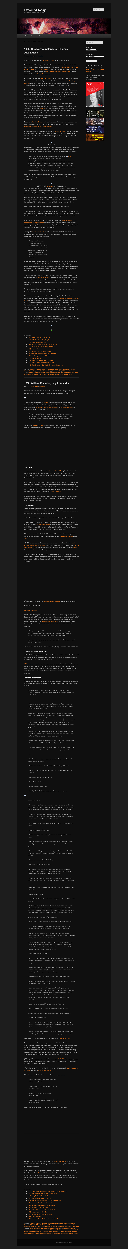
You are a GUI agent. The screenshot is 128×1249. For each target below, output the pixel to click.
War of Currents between (54, 72)
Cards (38, 36)
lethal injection (56, 491)
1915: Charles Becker (34, 358)
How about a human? (30, 610)
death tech (60, 372)
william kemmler (73, 1233)
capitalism (54, 372)
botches (42, 108)
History (73, 369)
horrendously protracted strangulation (47, 407)
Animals (39, 369)
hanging (46, 402)
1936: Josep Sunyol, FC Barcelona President (41, 1210)
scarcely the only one (44, 1070)
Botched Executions (53, 1223)
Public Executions (66, 371)
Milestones (27, 1226)
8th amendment (36, 1228)
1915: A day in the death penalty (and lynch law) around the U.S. (47, 1191)
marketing (74, 1231)
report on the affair (64, 1038)
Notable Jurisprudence (47, 1226)
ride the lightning (44, 1233)
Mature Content (69, 1225)
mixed (64, 1075)
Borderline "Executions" (48, 369)
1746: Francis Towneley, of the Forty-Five (40, 351)
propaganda (51, 374)
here (39, 1173)
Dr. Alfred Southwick (55, 471)
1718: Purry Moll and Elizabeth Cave (39, 1196)
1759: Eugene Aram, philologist (37, 1212)
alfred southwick (45, 1228)
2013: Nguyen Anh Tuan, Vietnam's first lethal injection (44, 1200)
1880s (30, 372)
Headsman (42, 386)
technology (57, 1233)
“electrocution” (34, 550)
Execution (52, 1225)
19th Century (32, 369)
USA (73, 371)
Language (62, 1225)
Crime (31, 1225)
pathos (45, 374)
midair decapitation (67, 407)
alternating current (40, 372)
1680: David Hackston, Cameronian (39, 337)
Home (26, 36)
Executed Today (35, 10)
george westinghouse (54, 1231)
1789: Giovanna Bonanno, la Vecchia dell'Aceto (42, 344)
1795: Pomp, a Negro (34, 1216)
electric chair (38, 1231)
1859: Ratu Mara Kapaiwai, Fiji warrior (39, 1198)
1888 (33, 372)
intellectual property (66, 1231)
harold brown (35, 374)
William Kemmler (43, 277)
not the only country (60, 1161)
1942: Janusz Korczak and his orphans (40, 1214)
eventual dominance (43, 525)
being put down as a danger (51, 601)
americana (64, 1228)
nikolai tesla (27, 1233)
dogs (72, 372)
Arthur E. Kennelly (59, 131)
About (32, 36)
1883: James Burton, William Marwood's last (41, 1203)
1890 (30, 1228)
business (48, 372)
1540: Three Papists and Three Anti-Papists (41, 363)
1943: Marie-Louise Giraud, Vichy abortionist (41, 347)
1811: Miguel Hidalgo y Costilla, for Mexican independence (45, 365)
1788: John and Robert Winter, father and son (41, 1205)
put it (46, 409)
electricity (45, 1231)
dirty (25, 538)
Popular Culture (71, 1226)
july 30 (41, 374)
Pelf (60, 371)
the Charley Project (48, 60)
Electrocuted (58, 369)
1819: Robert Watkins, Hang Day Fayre (40, 340)
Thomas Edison (66, 72)
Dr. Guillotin (61, 1059)
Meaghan (40, 56)
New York (38, 371)
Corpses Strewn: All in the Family (38, 1207)
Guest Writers (66, 369)
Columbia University (42, 69)
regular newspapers (38, 232)
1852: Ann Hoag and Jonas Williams (39, 356)
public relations (59, 374)
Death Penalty (37, 1225)
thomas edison (67, 374)
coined (75, 547)
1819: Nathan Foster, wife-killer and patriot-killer (42, 1194)
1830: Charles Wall (33, 349)
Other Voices (55, 371)
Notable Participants (58, 1226)
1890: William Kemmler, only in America (46, 383)
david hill (49, 1230)
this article (50, 621)
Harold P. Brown (37, 122)
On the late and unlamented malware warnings (42, 353)
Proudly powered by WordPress (64, 1242)
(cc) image (50, 186)
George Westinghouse (44, 74)
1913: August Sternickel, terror (37, 342)
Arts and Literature (42, 1223)
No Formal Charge (46, 371)
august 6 (39, 1230)
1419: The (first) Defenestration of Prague (40, 360)
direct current (67, 372)
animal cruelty (71, 1228)
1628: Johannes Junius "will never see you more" (43, 1219)
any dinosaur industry (66, 536)
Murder (32, 1226)
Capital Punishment (64, 1223)
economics (32, 1231)
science (51, 1233)
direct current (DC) (46, 78)
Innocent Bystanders (29, 371)
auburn (26, 1230)
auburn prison (32, 1230)
